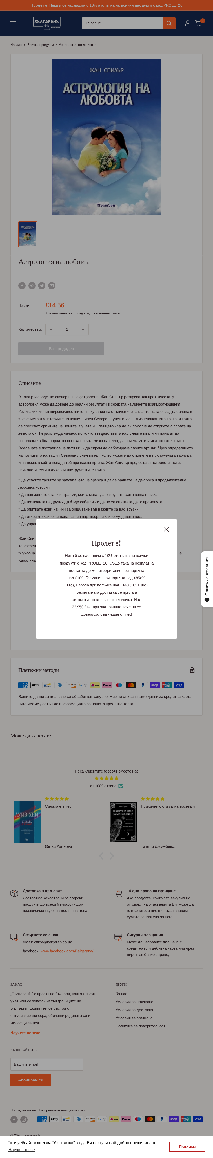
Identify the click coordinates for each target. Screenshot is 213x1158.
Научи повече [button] (21, 1150)
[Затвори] (166, 529)
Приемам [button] (187, 1147)
